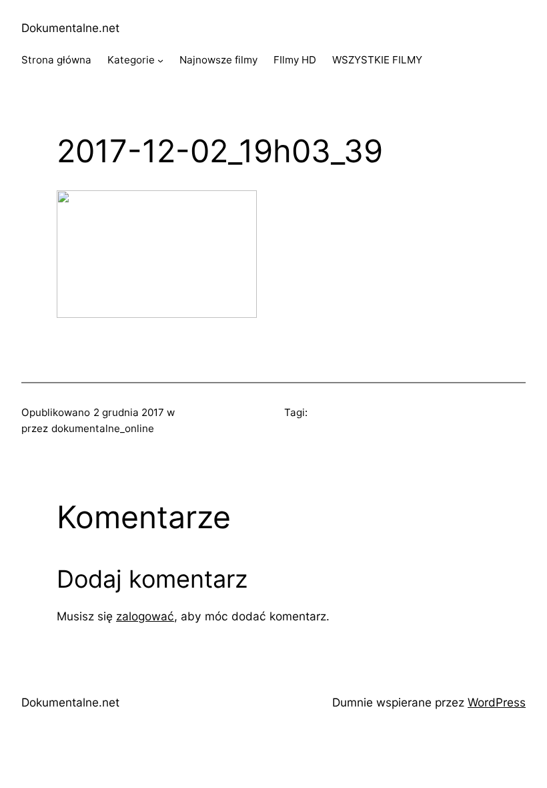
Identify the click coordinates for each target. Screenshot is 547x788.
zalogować (145, 616)
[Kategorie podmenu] (160, 60)
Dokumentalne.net (70, 28)
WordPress (497, 702)
